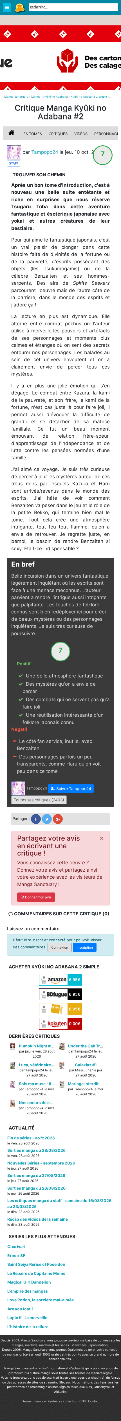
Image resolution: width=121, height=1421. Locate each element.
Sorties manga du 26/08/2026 (36, 1188)
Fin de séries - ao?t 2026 (31, 1137)
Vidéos (81, 133)
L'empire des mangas (27, 1291)
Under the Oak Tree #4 (89, 1045)
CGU (82, 1401)
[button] (71, 788)
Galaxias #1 (86, 1064)
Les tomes (31, 133)
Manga (19, 7)
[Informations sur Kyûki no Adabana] (12, 133)
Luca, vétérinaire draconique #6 (49, 1064)
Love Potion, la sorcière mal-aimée (40, 1299)
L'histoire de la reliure (27, 1326)
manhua (45, 1345)
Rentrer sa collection (62, 1401)
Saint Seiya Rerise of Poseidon (36, 1264)
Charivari (16, 1246)
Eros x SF (16, 1255)
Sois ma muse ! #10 (37, 1083)
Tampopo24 (44, 152)
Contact (94, 1401)
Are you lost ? (20, 1308)
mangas (17, 1345)
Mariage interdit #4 (86, 1083)
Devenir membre (34, 1401)
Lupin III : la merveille (27, 1317)
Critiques (58, 133)
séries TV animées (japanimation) (84, 1345)
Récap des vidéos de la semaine (37, 1219)
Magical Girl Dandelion (29, 1282)
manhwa (31, 1345)
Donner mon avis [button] (37, 897)
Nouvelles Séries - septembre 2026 (41, 1163)
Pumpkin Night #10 (37, 1045)
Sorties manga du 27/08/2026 (36, 1175)
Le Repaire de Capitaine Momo (36, 1273)
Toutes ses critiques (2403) (39, 799)
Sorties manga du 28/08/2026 (36, 1150)
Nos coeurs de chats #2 (41, 1102)
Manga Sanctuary (33, 1340)
